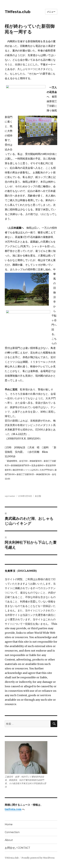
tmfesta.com (13, 809)
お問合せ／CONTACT (17, 847)
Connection (12, 832)
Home (9, 824)
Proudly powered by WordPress (38, 858)
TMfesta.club (17, 12)
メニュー (51, 11)
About (9, 840)
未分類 (38, 496)
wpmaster (10, 496)
